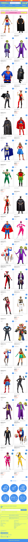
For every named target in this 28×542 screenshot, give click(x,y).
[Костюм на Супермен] (7, 230)
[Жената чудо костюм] (7, 24)
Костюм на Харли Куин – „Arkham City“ (6, 315)
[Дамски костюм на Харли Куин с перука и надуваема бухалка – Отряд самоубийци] (7, 255)
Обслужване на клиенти (14, 515)
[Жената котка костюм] (20, 384)
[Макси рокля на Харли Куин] (7, 205)
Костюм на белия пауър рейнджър (18, 315)
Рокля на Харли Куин (16, 109)
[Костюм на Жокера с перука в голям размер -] (20, 411)
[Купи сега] (13, 38)
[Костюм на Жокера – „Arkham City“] (7, 411)
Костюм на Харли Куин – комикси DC (5, 290)
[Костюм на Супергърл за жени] (20, 126)
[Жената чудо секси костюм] (7, 384)
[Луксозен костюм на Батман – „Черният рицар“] (20, 74)
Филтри (4, 12)
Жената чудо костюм (17, 161)
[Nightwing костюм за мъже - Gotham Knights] (7, 332)
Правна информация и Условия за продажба (20, 523)
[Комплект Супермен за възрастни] (7, 74)
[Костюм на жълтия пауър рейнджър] (20, 461)
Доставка (2, 524)
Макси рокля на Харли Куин (4, 214)
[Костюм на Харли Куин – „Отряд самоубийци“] (7, 357)
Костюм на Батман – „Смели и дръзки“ (5, 161)
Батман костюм (16, 214)
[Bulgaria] (1, 533)
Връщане (2, 525)
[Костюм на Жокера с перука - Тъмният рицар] (20, 255)
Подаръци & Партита (24, 5)
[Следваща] (17, 480)
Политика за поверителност (18, 524)
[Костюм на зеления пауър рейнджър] (7, 178)
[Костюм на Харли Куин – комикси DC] (7, 280)
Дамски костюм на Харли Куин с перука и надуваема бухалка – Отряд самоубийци (6, 265)
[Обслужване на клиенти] (25, 3)
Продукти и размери (3, 523)
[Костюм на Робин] (20, 178)
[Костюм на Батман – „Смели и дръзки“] (7, 151)
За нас (15, 528)
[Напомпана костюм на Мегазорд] (20, 332)
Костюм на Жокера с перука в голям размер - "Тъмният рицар (20, 421)
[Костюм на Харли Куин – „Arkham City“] (7, 305)
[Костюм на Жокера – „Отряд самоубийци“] (20, 280)
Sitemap (15, 526)
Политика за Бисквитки (17, 525)
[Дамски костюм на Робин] (20, 357)
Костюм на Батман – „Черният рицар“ (5, 109)
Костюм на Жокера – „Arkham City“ (5, 420)
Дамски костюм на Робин (17, 367)
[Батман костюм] (20, 205)
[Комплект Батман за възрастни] (20, 24)
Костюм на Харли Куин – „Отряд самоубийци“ (6, 367)
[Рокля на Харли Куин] (20, 99)
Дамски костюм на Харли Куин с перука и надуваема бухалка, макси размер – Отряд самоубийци (19, 446)
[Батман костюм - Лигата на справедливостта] (7, 126)
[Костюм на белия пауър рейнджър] (20, 305)
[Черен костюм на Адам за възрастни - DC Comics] (7, 436)
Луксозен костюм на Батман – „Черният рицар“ (20, 84)
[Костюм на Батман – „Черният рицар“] (7, 99)
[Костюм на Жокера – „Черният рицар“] (20, 49)
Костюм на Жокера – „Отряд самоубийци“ (19, 290)
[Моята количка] (26, 3)
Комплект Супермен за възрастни (5, 84)
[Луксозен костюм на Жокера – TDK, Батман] (7, 49)
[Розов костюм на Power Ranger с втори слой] (20, 230)
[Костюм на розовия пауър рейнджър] (7, 461)
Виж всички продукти (24, 480)
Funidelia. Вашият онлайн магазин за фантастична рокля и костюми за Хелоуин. (5, 3)
